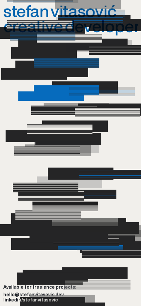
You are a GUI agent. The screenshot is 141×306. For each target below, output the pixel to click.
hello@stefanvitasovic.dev (33, 294)
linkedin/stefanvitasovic (30, 300)
